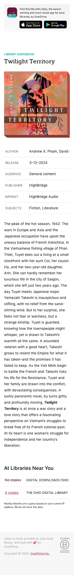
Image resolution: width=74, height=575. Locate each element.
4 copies (12, 493)
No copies (13, 480)
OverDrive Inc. (40, 553)
